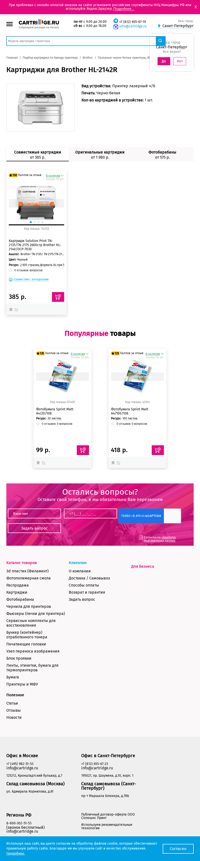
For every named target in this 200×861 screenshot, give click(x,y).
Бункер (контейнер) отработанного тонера (26, 634)
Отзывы (13, 710)
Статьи (12, 703)
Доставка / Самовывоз (89, 578)
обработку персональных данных (160, 539)
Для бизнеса (142, 566)
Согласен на (160, 539)
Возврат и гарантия (87, 592)
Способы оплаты (84, 585)
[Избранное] (12, 309)
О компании (80, 571)
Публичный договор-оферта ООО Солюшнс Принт (108, 816)
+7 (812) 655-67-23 (94, 764)
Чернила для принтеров (28, 606)
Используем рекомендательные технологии (106, 826)
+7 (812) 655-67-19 (132, 22)
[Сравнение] (16, 309)
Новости (14, 717)
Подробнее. (15, 853)
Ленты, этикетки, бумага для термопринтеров (32, 667)
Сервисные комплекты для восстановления (31, 623)
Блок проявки (18, 658)
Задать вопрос (82, 599)
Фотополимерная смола (28, 578)
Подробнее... (123, 9)
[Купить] (58, 297)
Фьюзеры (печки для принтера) (35, 613)
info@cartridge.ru (133, 26)
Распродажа (17, 585)
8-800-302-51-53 (18, 823)
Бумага (12, 677)
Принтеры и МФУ (22, 684)
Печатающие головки (26, 644)
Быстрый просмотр (36, 203)
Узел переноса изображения (33, 651)
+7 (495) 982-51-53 (19, 764)
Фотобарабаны (20, 599)
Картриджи (16, 592)
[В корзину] (83, 450)
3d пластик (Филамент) (27, 571)
